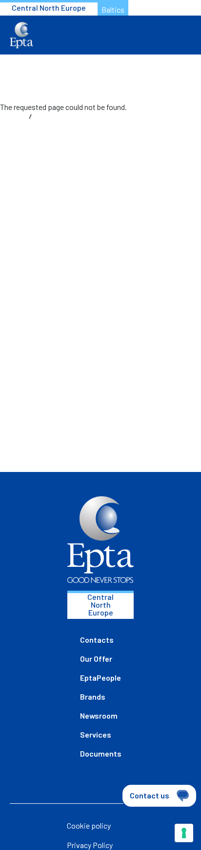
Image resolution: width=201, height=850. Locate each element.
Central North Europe (49, 7)
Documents (100, 753)
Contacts (97, 639)
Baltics (112, 9)
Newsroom (99, 715)
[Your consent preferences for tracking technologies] (184, 833)
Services (95, 734)
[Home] (21, 35)
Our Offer (96, 658)
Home (16, 116)
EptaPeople (100, 677)
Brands (92, 696)
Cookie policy (89, 825)
